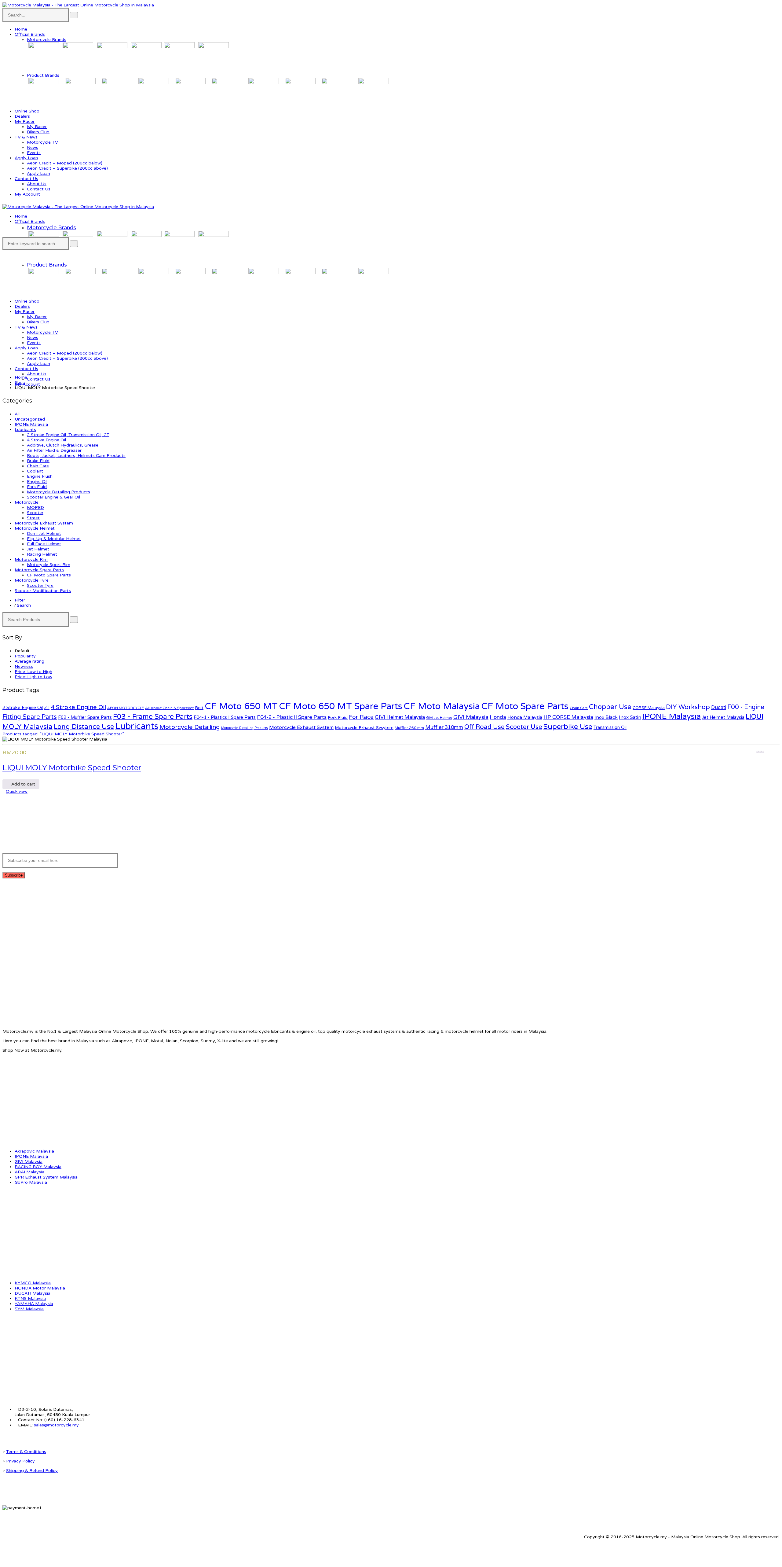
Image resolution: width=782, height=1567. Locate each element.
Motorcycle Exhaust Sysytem (364, 727)
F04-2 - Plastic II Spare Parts (292, 717)
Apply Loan (26, 157)
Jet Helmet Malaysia (723, 717)
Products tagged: (63, 734)
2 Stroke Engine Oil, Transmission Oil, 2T (68, 434)
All (17, 414)
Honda (498, 717)
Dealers (22, 116)
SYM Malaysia (29, 1308)
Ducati (718, 707)
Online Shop (27, 111)
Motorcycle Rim (31, 559)
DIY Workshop (688, 707)
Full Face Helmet (44, 543)
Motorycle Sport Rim (48, 564)
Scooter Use (524, 727)
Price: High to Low (33, 676)
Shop (20, 382)
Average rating (29, 661)
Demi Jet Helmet (44, 533)
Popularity (25, 656)
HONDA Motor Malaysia (40, 1288)
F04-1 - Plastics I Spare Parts (225, 717)
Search (24, 605)
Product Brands (43, 75)
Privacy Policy (20, 1461)
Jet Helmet (38, 549)
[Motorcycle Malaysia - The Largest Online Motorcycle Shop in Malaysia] (78, 5)
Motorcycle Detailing (189, 727)
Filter (20, 600)
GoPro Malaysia (31, 1182)
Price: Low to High (33, 671)
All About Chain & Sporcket (169, 708)
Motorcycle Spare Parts (39, 569)
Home (21, 29)
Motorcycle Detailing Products (58, 492)
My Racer (25, 121)
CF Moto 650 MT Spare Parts (340, 706)
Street (33, 517)
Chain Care (38, 466)
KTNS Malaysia (30, 1298)
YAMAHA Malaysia (34, 1303)
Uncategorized (30, 419)
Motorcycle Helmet (35, 528)
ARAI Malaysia (29, 1172)
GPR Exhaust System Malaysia (46, 1177)
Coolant (35, 471)
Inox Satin (630, 717)
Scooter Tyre (40, 585)
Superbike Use (567, 727)
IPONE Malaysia (31, 424)
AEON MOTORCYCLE (125, 708)
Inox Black (606, 717)
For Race (361, 717)
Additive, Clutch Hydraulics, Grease (62, 445)
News (32, 147)
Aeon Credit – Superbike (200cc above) (67, 168)
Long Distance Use (84, 727)
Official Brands (30, 34)
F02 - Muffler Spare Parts (85, 717)
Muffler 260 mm (409, 728)
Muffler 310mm (444, 727)
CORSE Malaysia (649, 707)
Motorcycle (26, 502)
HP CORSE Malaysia (568, 717)
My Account (27, 194)
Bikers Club (38, 131)
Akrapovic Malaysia (34, 1151)
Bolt (199, 707)
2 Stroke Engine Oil (22, 707)
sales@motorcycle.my (56, 1425)
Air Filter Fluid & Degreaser (54, 450)
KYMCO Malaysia (33, 1283)
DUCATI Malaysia (32, 1293)
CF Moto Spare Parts (49, 575)
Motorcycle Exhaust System (44, 523)
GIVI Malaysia (470, 717)
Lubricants (25, 429)
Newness (24, 666)
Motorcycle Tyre (32, 580)
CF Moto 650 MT (241, 706)
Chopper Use (610, 707)
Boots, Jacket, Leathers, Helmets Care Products (76, 455)
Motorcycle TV (42, 142)
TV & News (26, 137)
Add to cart (22, 784)
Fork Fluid (37, 486)
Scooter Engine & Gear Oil (53, 497)
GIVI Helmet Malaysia (400, 717)
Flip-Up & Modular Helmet (54, 538)
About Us (36, 183)
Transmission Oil (610, 727)
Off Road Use (484, 727)
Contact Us (26, 178)
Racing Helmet (42, 554)
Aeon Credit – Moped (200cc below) (64, 163)
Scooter (35, 512)
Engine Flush (40, 476)
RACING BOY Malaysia (38, 1166)
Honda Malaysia (524, 717)
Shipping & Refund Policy (32, 1470)
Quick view (16, 791)
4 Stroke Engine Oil (46, 440)
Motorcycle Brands (46, 39)
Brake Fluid (38, 460)
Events (34, 152)
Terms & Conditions (26, 1451)
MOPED (35, 507)
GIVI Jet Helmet (439, 717)
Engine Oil (37, 481)
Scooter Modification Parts (43, 590)
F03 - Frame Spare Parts (152, 717)
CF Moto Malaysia (442, 706)
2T (46, 707)
